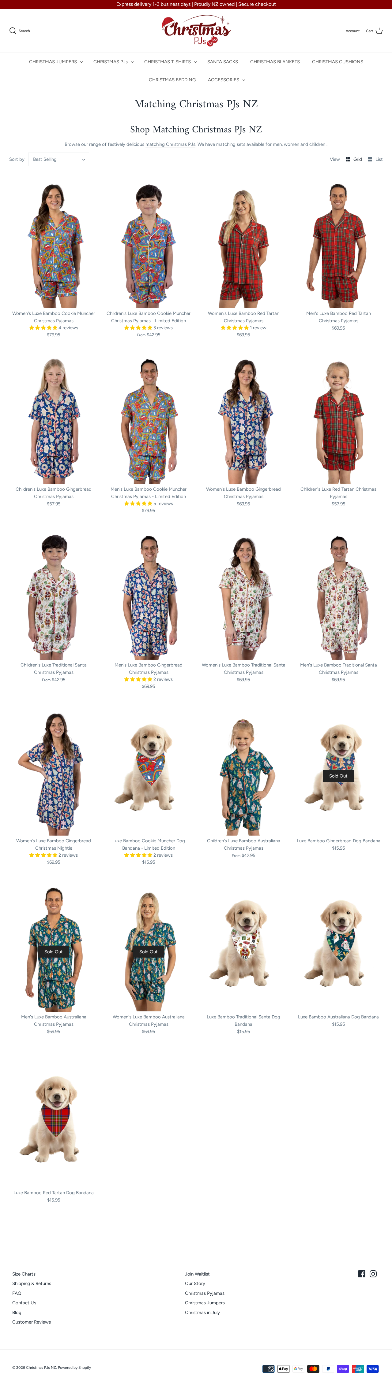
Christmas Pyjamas (204, 1293)
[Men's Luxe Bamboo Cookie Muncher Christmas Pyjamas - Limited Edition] (148, 417)
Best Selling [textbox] (45, 159)
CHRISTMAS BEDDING (172, 80)
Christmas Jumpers (205, 1303)
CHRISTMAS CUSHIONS (337, 62)
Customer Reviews (31, 1322)
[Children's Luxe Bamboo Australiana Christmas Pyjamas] (243, 769)
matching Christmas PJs (170, 144)
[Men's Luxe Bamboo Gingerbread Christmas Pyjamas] (148, 593)
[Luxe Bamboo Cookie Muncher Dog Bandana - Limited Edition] (148, 769)
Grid (358, 159)
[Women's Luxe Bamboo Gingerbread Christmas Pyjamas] (243, 417)
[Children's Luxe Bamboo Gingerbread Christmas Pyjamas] (53, 417)
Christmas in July (202, 1312)
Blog (16, 1312)
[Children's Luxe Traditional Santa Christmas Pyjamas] (53, 593)
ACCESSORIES (223, 80)
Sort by (16, 159)
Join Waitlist (197, 1274)
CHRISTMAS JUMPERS (53, 62)
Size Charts (24, 1274)
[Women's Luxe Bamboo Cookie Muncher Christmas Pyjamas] (53, 241)
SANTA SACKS (222, 62)
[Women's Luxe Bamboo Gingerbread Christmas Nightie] (53, 769)
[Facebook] (361, 1273)
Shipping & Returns (31, 1283)
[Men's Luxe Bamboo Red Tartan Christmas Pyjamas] (338, 241)
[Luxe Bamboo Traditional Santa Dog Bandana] (243, 944)
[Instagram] (373, 1273)
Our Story (195, 1283)
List (379, 159)
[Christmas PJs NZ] (196, 31)
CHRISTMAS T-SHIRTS (167, 62)
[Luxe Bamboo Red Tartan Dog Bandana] (53, 1120)
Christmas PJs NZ (41, 1367)
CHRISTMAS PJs (110, 62)
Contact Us (24, 1303)
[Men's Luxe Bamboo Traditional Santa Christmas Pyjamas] (338, 593)
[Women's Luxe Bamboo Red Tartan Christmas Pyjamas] (243, 241)
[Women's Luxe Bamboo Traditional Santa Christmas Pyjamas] (243, 593)
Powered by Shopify (74, 1367)
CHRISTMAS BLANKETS (275, 62)
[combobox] (58, 159)
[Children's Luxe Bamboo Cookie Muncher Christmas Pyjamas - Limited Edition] (148, 241)
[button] (43, 328)
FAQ (16, 1293)
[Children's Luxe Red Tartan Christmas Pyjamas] (338, 417)
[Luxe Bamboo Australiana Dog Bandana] (338, 944)
